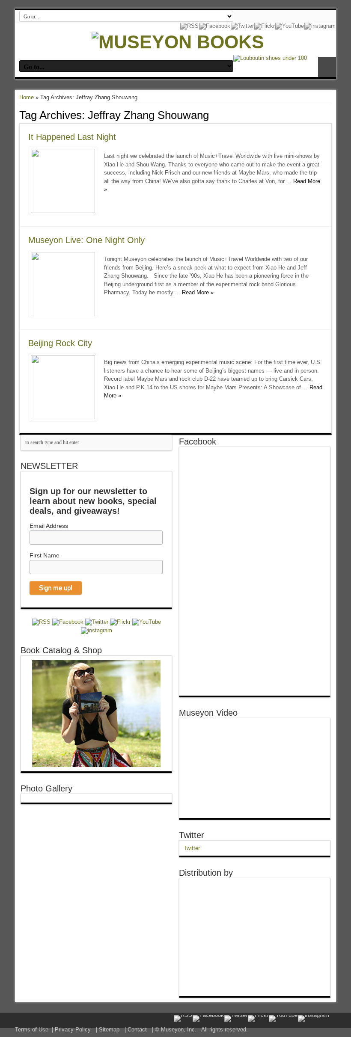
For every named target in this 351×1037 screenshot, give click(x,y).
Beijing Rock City (60, 343)
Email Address (49, 525)
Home (26, 97)
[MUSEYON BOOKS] (178, 42)
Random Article (327, 67)
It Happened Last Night (72, 137)
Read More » (198, 292)
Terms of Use (31, 1029)
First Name (44, 555)
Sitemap (109, 1029)
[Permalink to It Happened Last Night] (63, 211)
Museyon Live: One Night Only (86, 240)
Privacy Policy (73, 1029)
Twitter (191, 835)
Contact (137, 1029)
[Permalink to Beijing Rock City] (63, 417)
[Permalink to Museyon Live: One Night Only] (63, 314)
